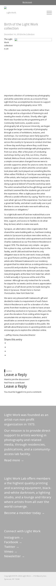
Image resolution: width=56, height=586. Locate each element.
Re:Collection (28, 34)
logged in (20, 392)
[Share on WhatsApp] (8, 351)
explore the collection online (33, 330)
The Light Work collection (8, 42)
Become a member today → (24, 513)
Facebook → (13, 542)
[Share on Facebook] (8, 343)
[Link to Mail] (22, 582)
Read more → (14, 460)
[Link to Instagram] (36, 582)
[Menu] (48, 13)
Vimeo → (10, 551)
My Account (27, 2)
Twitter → (11, 547)
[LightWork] (23, 13)
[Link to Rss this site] (49, 582)
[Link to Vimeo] (40, 582)
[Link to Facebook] (31, 582)
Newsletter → (14, 556)
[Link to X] (27, 582)
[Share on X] (8, 347)
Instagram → (13, 537)
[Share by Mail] (8, 355)
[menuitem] (27, 2)
